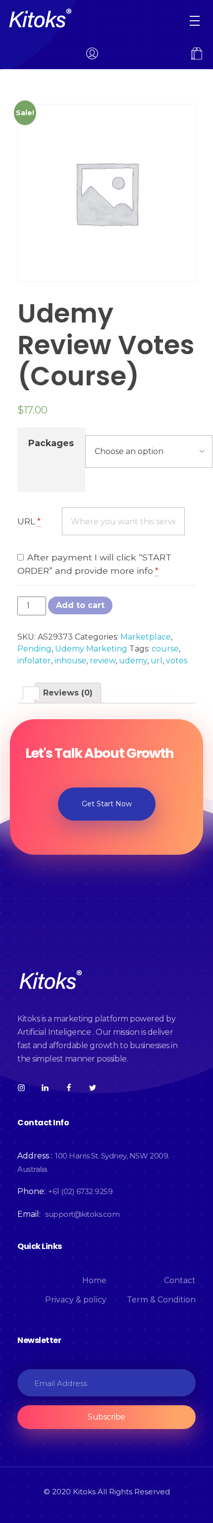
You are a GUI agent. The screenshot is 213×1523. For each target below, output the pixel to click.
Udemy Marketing (91, 648)
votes (176, 660)
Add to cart (80, 605)
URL (26, 521)
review (102, 660)
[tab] (31, 693)
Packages (51, 443)
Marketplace (145, 637)
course (165, 648)
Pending (34, 648)
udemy (133, 660)
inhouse (70, 660)
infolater (34, 660)
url (156, 660)
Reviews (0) (68, 692)
